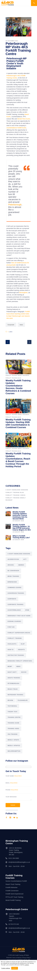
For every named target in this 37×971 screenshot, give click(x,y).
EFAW (27, 610)
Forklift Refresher (11, 887)
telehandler (23, 700)
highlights (12, 644)
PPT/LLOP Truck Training (14, 897)
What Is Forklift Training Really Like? (21, 537)
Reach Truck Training (13, 884)
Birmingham (23, 292)
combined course (14, 587)
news (21, 324)
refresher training (15, 694)
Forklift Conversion (12, 891)
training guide (13, 723)
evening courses (14, 621)
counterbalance (14, 610)
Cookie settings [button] (5, 968)
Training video (13, 728)
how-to (10, 649)
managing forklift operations (20, 661)
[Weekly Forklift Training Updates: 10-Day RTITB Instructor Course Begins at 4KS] (8, 526)
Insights (21, 649)
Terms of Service (16, 957)
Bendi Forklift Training (13, 900)
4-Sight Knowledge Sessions (17, 490)
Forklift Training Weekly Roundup (17, 375)
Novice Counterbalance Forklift (16, 881)
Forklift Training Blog (13, 378)
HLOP (23, 644)
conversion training (16, 593)
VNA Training (13, 734)
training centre (14, 717)
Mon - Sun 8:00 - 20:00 (17, 866)
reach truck (13, 689)
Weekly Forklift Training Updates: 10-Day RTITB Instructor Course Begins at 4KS (22, 527)
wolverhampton (14, 751)
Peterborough (15, 204)
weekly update (13, 740)
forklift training (15, 638)
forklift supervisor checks (19, 632)
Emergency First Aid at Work (19, 615)
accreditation (13, 559)
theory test (12, 711)
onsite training (14, 677)
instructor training (16, 655)
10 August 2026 (18, 532)
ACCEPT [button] (14, 968)
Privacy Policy (26, 957)
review (10, 700)
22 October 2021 (12, 40)
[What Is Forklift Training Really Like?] (8, 537)
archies (11, 565)
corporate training (15, 604)
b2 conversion (13, 570)
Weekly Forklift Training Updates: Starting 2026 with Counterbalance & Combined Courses (18, 423)
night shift (12, 672)
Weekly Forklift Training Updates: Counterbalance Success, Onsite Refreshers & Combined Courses (18, 387)
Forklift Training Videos (15, 495)
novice (23, 672)
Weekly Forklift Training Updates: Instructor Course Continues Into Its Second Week (20, 515)
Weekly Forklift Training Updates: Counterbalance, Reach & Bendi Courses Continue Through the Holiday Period (18, 460)
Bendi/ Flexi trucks (23, 119)
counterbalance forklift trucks (16, 128)
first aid (11, 627)
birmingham (12, 582)
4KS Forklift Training (17, 955)
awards (21, 565)
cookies (26, 965)
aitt (25, 559)
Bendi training (13, 576)
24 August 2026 (18, 520)
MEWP (10, 666)
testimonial (12, 706)
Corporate (11, 324)
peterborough (13, 683)
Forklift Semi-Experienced (14, 894)
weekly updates (14, 745)
